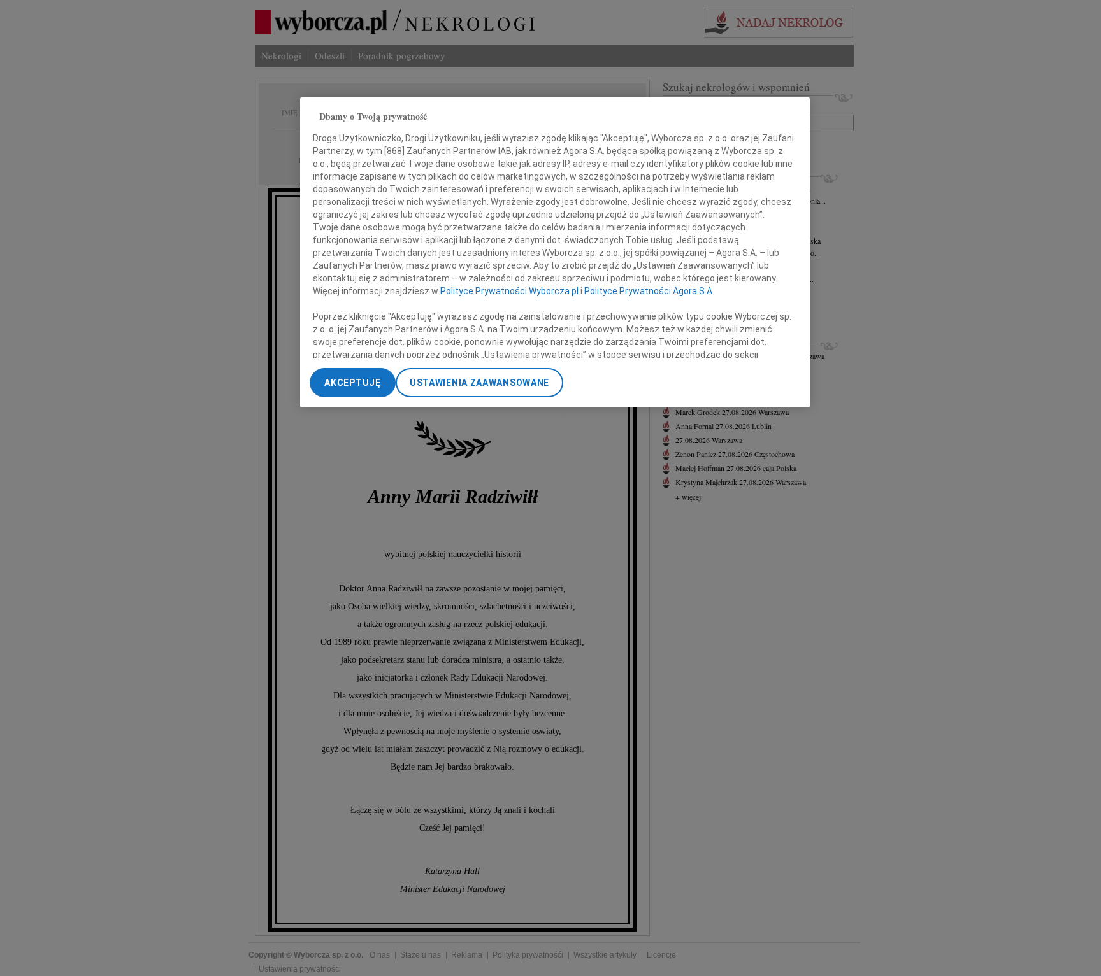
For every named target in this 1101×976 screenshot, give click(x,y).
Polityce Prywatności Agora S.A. (649, 291)
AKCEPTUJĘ (352, 383)
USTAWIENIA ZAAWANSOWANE (479, 383)
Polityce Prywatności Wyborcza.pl (509, 291)
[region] (555, 252)
